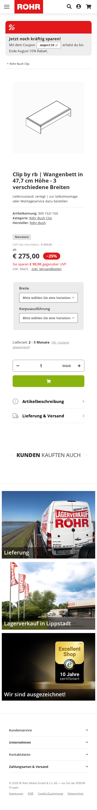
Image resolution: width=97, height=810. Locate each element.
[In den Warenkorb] (12, 79)
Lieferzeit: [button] (41, 344)
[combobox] (48, 298)
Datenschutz (75, 793)
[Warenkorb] (88, 7)
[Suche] (69, 6)
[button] (48, 730)
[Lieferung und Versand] (48, 525)
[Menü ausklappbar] (7, 7)
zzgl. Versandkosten (47, 269)
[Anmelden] (78, 6)
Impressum (16, 793)
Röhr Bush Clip (40, 218)
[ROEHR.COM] (28, 7)
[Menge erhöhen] (79, 366)
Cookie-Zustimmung (50, 793)
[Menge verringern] (18, 365)
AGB (30, 793)
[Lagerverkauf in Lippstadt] (48, 595)
